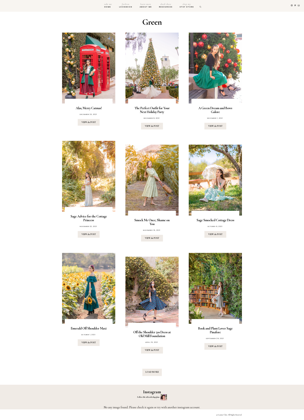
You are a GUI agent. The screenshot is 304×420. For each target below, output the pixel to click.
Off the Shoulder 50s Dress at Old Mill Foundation (152, 334)
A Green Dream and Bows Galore (215, 110)
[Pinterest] (295, 5)
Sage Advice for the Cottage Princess (88, 218)
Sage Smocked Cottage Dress (215, 220)
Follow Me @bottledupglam (148, 397)
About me (146, 5)
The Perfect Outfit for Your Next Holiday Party (152, 110)
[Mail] (299, 5)
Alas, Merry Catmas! (89, 108)
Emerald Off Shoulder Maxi (88, 328)
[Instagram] (292, 5)
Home (108, 5)
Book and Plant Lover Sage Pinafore (215, 330)
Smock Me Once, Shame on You (152, 222)
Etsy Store (187, 5)
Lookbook (125, 5)
